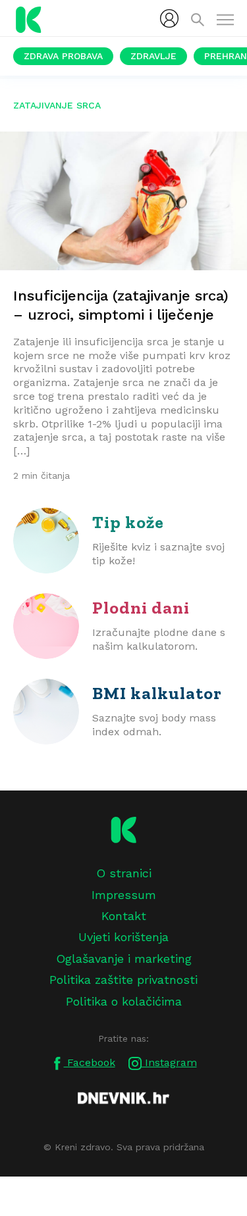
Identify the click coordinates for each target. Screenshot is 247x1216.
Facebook (89, 1062)
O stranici (123, 873)
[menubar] (169, 18)
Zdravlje (153, 56)
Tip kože (128, 522)
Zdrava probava (63, 56)
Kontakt (123, 916)
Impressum (124, 895)
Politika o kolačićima (124, 1001)
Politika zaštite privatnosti (123, 979)
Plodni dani (141, 607)
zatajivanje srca (57, 105)
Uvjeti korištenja (123, 937)
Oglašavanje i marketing (124, 958)
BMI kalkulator (157, 693)
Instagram (169, 1062)
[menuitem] (169, 18)
